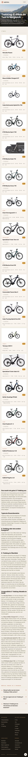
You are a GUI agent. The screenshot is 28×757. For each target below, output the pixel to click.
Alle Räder (3, 740)
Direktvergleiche (4, 747)
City (16, 722)
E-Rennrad (17, 730)
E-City (16, 719)
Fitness (16, 734)
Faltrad (16, 726)
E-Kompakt (17, 724)
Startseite (17, 740)
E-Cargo (16, 728)
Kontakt (16, 749)
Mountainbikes (4, 722)
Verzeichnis (7, 9)
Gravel (2, 724)
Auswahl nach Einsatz (5, 749)
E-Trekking (3, 726)
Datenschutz (17, 747)
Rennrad (16, 732)
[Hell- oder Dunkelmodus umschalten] (25, 754)
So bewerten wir (18, 742)
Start (2, 9)
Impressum (17, 744)
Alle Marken (3, 742)
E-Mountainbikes (4, 719)
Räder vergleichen (5, 744)
